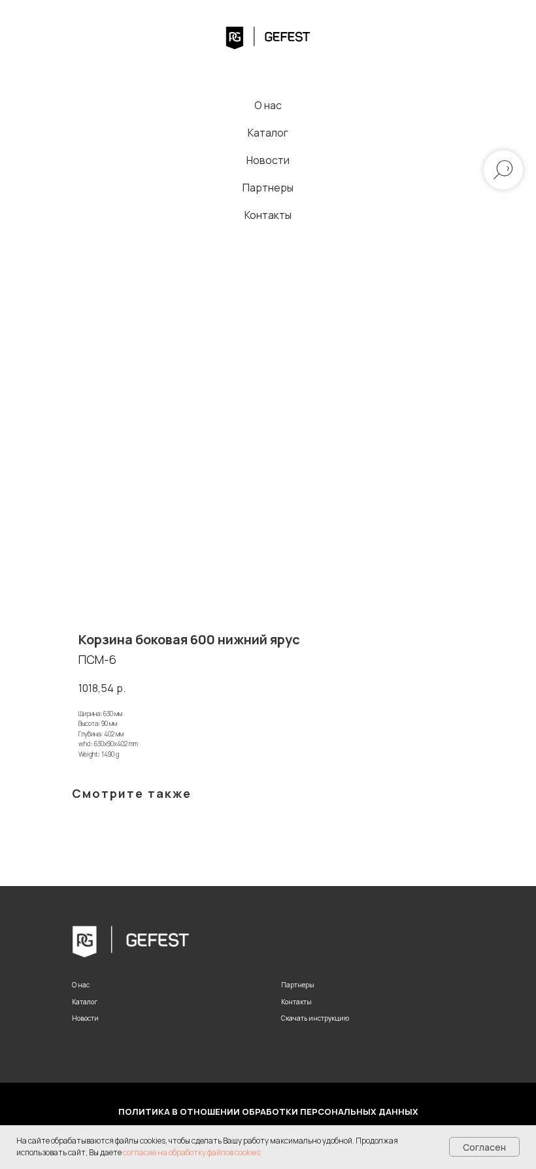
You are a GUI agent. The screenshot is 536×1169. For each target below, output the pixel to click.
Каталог (268, 132)
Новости (268, 160)
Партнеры (268, 187)
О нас (268, 105)
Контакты (268, 215)
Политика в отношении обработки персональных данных (268, 1111)
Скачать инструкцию (315, 1018)
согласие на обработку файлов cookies (191, 1152)
